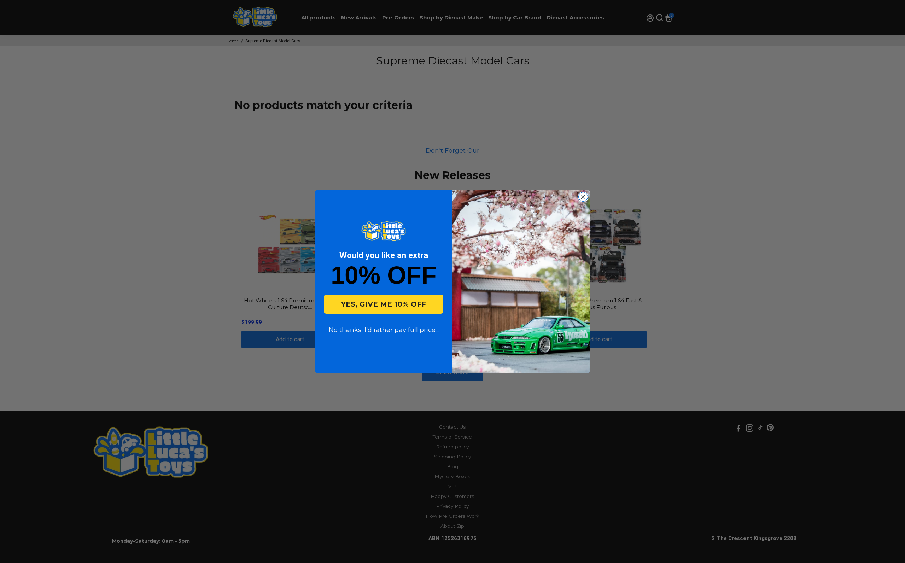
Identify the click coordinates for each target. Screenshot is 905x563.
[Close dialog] (583, 196)
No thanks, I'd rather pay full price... (384, 330)
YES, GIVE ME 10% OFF (383, 304)
